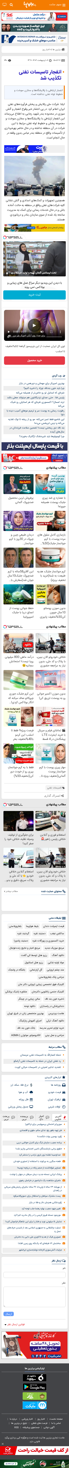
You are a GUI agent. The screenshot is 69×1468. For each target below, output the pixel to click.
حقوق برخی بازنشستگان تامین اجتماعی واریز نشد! (39, 1149)
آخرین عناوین (58, 1117)
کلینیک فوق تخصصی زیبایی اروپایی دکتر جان (41, 984)
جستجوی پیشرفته (31, 1427)
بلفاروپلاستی (15, 926)
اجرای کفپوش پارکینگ (30, 1021)
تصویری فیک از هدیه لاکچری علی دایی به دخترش (37, 1237)
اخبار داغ (41, 1117)
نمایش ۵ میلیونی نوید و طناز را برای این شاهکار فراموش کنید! (33, 1222)
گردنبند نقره (23, 933)
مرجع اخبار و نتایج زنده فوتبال (24, 948)
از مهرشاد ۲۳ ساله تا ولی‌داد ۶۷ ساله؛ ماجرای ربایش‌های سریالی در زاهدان (33, 1189)
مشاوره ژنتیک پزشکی (16, 992)
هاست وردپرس (56, 1013)
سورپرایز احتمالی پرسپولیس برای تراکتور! (43, 1124)
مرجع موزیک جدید (54, 948)
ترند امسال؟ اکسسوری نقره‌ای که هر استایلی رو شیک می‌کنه (37, 404)
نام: (64, 1268)
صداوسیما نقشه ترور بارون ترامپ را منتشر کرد (40, 1155)
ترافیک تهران (54, 1100)
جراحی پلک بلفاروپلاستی (51, 977)
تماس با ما (56, 1423)
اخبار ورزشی (27, 1419)
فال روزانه (23, 1100)
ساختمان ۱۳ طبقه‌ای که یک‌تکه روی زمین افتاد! (39, 1243)
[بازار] (34, 1396)
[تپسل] (5, 237)
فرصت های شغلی (39, 1423)
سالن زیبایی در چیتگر (29, 999)
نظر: (64, 1283)
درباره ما (14, 1419)
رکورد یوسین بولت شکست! (49, 1136)
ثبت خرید (34, 294)
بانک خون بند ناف (26, 1028)
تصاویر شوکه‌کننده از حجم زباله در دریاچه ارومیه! (39, 1168)
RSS (16, 1427)
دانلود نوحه (29, 1006)
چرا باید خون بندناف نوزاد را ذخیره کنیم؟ (44, 388)
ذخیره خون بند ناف (54, 999)
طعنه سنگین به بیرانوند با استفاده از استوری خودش (37, 1161)
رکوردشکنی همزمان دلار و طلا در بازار (45, 1202)
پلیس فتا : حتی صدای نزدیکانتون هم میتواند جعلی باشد (35, 398)
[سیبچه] (34, 1378)
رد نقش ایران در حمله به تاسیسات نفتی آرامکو (37, 1061)
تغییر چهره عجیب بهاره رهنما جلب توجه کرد (41, 1209)
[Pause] (7, 273)
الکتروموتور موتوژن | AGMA (25, 1035)
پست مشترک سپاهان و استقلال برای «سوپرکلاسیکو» (37, 1196)
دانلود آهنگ (58, 955)
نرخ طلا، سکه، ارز (19, 1085)
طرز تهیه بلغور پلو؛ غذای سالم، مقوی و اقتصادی (41, 1130)
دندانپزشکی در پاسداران (52, 1006)
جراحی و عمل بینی (54, 1035)
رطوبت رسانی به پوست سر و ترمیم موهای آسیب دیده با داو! (35, 413)
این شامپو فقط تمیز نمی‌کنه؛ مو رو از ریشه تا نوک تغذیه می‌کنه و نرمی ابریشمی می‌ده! (36, 421)
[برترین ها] (30, 5)
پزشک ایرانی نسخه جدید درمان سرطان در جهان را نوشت (36, 1174)
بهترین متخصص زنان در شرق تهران (25, 1013)
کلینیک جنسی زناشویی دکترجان (48, 992)
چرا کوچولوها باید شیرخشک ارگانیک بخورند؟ (41, 436)
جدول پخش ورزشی (18, 1107)
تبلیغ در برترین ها (19, 1423)
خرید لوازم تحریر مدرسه (52, 1028)
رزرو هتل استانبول (34, 963)
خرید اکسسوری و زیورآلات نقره (48, 941)
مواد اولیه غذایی (56, 963)
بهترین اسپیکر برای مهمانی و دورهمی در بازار (41, 383)
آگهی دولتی (49, 1427)
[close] (2, 1444)
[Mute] (12, 273)
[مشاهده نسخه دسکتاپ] (4, 4)
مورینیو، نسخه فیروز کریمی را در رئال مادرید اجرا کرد (37, 1215)
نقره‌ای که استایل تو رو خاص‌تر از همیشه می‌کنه (40, 393)
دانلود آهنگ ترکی (55, 1021)
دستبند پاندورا (21, 941)
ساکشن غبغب (57, 933)
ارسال (8, 1313)
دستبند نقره (39, 933)
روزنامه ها (56, 1085)
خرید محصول (34, 360)
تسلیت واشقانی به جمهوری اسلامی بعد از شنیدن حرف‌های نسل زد (34, 1229)
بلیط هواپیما (32, 926)
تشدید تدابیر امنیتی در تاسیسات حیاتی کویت (38, 1067)
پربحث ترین (6, 1117)
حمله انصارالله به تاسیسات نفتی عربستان (40, 1055)
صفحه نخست (56, 1419)
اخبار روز (41, 1419)
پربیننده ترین (24, 1117)
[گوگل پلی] (34, 1387)
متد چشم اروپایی (55, 970)
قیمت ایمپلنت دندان (53, 926)
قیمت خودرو (54, 1092)
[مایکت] (34, 1406)
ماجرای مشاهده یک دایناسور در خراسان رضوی (40, 1180)
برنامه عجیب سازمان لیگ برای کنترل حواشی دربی (39, 1143)
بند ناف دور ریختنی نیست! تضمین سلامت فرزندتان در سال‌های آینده (37, 430)
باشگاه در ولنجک (16, 970)
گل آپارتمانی (36, 970)
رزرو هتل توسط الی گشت (34, 955)
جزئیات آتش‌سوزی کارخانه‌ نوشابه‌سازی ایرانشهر (40, 1250)
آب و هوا (23, 1092)
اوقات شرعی (54, 1107)
